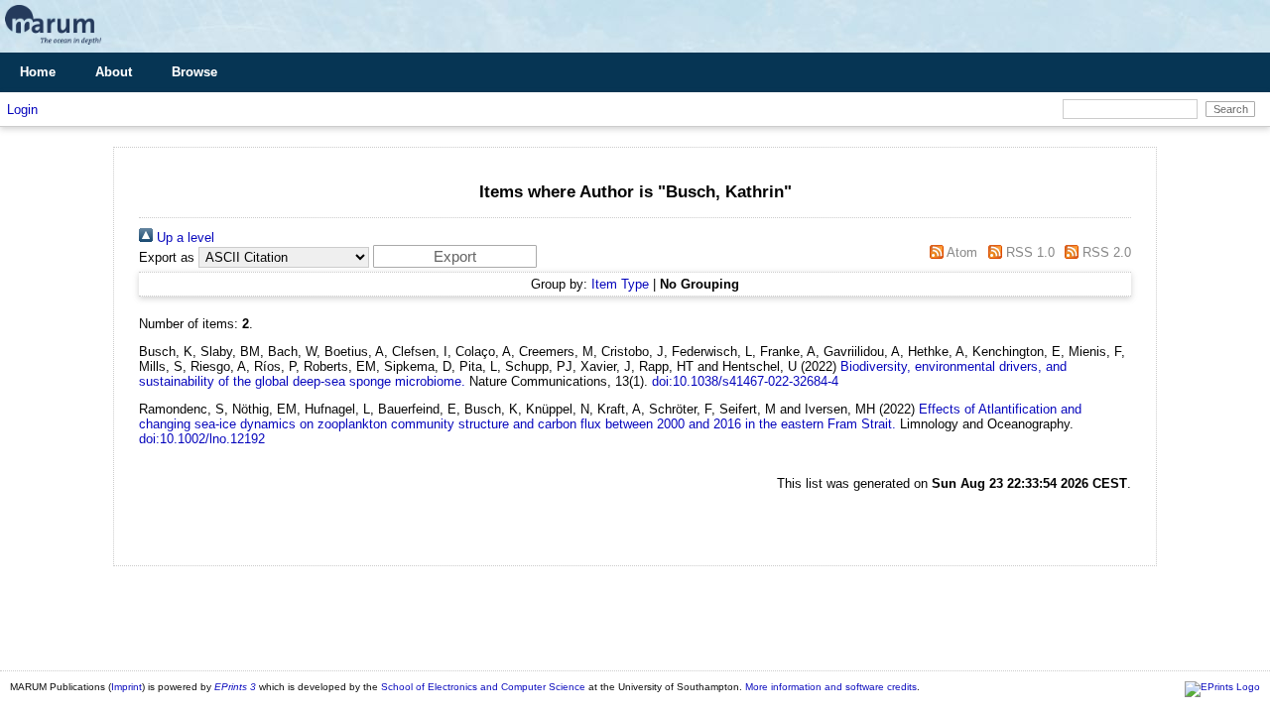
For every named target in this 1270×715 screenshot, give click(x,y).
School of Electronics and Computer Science (483, 686)
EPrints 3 (235, 686)
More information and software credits (831, 686)
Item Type (620, 284)
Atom (960, 252)
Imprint (126, 686)
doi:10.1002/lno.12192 (202, 438)
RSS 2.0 (1105, 252)
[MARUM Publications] (53, 45)
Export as (166, 257)
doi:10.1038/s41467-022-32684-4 (745, 381)
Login (22, 109)
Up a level (183, 237)
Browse (194, 71)
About (113, 71)
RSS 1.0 (1028, 252)
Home (38, 71)
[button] (455, 256)
